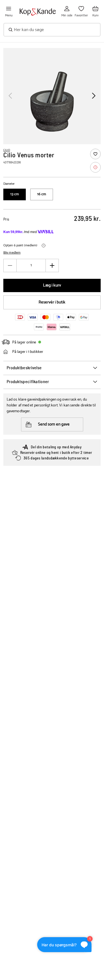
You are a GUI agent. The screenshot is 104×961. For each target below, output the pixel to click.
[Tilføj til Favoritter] (95, 154)
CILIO (6, 150)
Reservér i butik (52, 302)
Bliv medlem (12, 252)
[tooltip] (95, 167)
